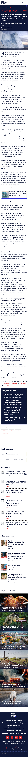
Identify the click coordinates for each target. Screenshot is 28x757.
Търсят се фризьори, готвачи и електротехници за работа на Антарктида (14, 419)
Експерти (18, 728)
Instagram (15, 383)
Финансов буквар (20, 723)
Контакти (6, 743)
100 (24, 728)
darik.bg (10, 548)
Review (19, 720)
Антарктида (5, 433)
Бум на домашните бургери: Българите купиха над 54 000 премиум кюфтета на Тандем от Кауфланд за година (13, 685)
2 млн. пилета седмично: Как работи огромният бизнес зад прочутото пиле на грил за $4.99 (13, 608)
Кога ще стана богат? (14, 460)
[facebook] (7, 737)
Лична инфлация (12, 454)
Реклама (24, 741)
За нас (22, 743)
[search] (22, 2)
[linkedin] (16, 737)
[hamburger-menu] (26, 2)
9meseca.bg (11, 582)
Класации (19, 730)
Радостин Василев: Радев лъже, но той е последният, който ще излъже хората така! (16, 555)
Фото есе (5, 733)
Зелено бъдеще (8, 728)
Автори (23, 733)
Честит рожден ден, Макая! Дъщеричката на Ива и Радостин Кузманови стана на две (17, 576)
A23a (11, 430)
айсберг (4, 430)
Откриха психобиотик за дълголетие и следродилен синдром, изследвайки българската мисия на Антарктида (13, 410)
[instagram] (12, 737)
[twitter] (20, 737)
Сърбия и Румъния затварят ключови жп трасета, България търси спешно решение (12, 665)
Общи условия (6, 741)
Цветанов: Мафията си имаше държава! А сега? (16, 566)
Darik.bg (10, 747)
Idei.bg (20, 749)
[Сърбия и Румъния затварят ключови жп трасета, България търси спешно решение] (14, 659)
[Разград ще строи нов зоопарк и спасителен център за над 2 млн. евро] (14, 621)
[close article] (27, 6)
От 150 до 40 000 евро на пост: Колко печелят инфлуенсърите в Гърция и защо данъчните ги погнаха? (13, 704)
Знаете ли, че (14, 733)
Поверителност (15, 741)
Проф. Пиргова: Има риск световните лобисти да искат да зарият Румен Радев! (16, 543)
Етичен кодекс (15, 743)
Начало (3, 7)
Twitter (7, 385)
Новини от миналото (14, 725)
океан (18, 430)
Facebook (6, 383)
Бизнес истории (7, 723)
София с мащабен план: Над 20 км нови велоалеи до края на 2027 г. (13, 647)
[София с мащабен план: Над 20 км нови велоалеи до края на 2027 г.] (14, 640)
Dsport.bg (19, 747)
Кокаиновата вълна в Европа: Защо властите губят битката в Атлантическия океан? (14, 396)
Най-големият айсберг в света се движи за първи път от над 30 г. (17, 193)
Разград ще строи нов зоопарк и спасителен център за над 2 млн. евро (13, 627)
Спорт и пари (10, 730)
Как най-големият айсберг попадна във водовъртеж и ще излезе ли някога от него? (14, 11)
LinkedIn (23, 383)
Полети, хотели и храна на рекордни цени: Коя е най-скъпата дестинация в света (13, 402)
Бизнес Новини (9, 7)
